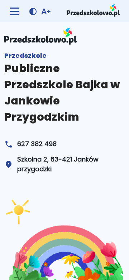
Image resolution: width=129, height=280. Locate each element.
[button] (14, 11)
